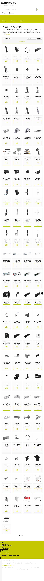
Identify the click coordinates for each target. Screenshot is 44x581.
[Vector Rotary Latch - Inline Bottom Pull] (17, 397)
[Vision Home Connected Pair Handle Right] (27, 233)
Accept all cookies (35, 567)
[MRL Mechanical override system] (17, 315)
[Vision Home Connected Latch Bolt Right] (38, 192)
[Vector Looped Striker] (38, 417)
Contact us (13, 20)
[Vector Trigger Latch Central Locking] (17, 49)
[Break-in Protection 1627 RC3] (38, 478)
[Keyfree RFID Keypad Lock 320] (6, 110)
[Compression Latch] (6, 478)
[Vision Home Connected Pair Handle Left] (17, 233)
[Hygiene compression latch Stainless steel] (6, 192)
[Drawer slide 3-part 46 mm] (38, 254)
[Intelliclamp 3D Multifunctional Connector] (38, 315)
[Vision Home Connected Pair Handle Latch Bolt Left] (38, 213)
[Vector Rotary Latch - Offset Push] (6, 417)
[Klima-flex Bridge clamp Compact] (38, 458)
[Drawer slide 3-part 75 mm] (27, 274)
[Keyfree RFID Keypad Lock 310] (38, 90)
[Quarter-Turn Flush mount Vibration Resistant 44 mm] (27, 356)
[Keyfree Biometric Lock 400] (6, 90)
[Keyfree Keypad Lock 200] (38, 69)
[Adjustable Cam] (6, 458)
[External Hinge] (27, 315)
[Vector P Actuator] (6, 294)
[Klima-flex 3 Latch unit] (27, 172)
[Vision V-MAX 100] (38, 49)
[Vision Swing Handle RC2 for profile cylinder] (17, 335)
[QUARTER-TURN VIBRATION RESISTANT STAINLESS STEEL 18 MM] (6, 356)
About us (4, 20)
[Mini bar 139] (6, 519)
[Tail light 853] (27, 499)
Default (29, 38)
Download (22, 20)
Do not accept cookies (8, 567)
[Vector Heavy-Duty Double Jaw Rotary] (6, 131)
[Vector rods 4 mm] (38, 437)
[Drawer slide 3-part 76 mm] (6, 274)
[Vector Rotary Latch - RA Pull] (38, 397)
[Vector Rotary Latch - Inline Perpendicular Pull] (27, 397)
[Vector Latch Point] (17, 437)
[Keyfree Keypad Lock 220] (27, 90)
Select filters (22, 41)
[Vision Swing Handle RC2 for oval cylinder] (27, 294)
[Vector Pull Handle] (38, 376)
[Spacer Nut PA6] (38, 356)
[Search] (37, 9)
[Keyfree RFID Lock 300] (27, 69)
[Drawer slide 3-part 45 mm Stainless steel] (27, 254)
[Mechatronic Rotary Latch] (6, 335)
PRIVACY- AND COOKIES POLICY (8, 565)
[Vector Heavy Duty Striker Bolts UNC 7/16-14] (17, 131)
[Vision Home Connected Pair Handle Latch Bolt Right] (6, 233)
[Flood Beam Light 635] (17, 151)
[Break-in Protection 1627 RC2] (27, 478)
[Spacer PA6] (6, 376)
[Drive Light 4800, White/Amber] (6, 151)
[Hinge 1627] (6, 499)
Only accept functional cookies (22, 569)
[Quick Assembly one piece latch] (17, 376)
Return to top (22, 535)
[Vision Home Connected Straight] (27, 213)
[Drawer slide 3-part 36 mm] (6, 254)
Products (8, 34)
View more (6, 61)
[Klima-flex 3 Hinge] (6, 172)
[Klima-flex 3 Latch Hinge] (17, 172)
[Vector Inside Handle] (38, 131)
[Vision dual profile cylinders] (6, 49)
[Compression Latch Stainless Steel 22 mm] (17, 356)
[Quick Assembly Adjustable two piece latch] (27, 376)
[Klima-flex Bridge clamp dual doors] (27, 458)
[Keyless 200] (6, 69)
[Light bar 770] (38, 499)
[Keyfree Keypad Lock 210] (17, 90)
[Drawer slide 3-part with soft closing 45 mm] (17, 254)
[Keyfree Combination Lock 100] (17, 69)
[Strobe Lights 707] (27, 151)
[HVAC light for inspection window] (38, 335)
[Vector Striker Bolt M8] (27, 417)
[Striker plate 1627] (38, 110)
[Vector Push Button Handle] (17, 294)
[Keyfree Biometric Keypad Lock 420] (27, 110)
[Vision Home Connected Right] (17, 213)
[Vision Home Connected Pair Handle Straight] (38, 233)
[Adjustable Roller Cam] (17, 458)
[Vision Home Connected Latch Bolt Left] (27, 192)
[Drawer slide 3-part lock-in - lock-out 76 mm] (17, 274)
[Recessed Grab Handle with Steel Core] (17, 192)
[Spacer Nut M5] (6, 315)
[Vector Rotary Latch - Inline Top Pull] (6, 397)
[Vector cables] (27, 437)
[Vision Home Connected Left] (6, 213)
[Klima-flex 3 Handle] (38, 151)
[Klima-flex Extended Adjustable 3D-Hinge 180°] (38, 172)
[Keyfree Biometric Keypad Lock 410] (17, 110)
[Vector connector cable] (27, 49)
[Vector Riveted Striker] (6, 437)
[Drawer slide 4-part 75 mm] (38, 274)
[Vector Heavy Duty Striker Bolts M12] (27, 131)
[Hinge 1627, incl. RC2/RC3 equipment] (17, 499)
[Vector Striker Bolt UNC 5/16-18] (17, 417)
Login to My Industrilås (4, 553)
